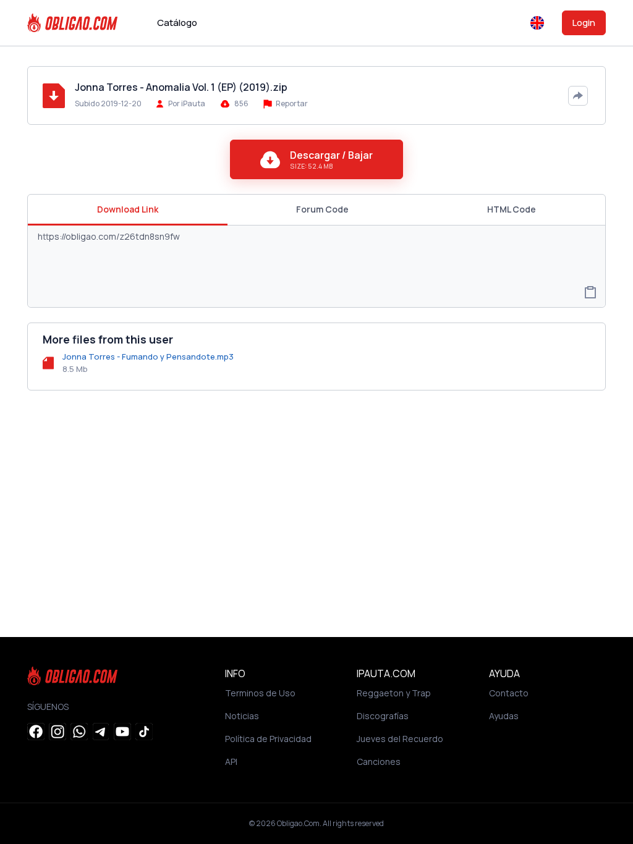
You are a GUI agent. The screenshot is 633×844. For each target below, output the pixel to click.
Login (583, 22)
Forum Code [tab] (322, 209)
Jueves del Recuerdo (400, 739)
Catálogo (177, 22)
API (231, 761)
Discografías (383, 716)
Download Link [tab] (127, 209)
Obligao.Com (298, 823)
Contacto (509, 693)
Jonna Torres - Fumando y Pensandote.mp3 (148, 356)
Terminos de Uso (260, 693)
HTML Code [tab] (511, 209)
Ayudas (504, 716)
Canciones (379, 761)
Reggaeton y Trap (394, 693)
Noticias (242, 716)
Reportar (291, 103)
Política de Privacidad (268, 739)
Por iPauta (186, 103)
